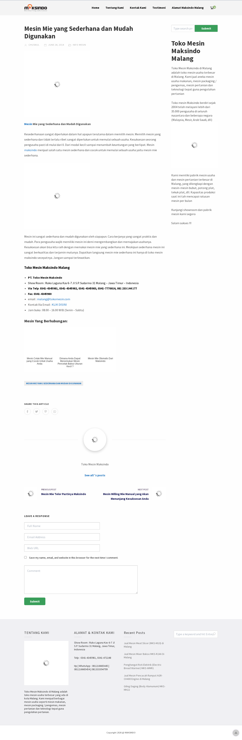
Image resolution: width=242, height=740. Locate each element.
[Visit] (95, 439)
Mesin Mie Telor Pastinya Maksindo (63, 494)
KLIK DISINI (59, 304)
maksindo (30, 150)
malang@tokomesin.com (53, 299)
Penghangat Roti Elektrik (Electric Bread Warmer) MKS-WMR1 (142, 666)
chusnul (34, 44)
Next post (143, 489)
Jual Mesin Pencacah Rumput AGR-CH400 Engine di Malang (143, 677)
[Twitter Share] (36, 411)
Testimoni (159, 7)
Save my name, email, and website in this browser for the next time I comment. (73, 557)
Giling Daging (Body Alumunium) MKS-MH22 (144, 688)
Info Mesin (79, 44)
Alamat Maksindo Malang (188, 7)
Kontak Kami (138, 7)
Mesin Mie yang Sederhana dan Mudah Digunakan (53, 383)
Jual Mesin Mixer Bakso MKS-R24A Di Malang (144, 655)
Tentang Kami (114, 7)
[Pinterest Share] (45, 411)
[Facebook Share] (27, 411)
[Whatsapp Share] (54, 411)
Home (95, 7)
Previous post (48, 489)
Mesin (28, 124)
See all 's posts (95, 475)
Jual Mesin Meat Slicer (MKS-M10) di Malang (144, 644)
